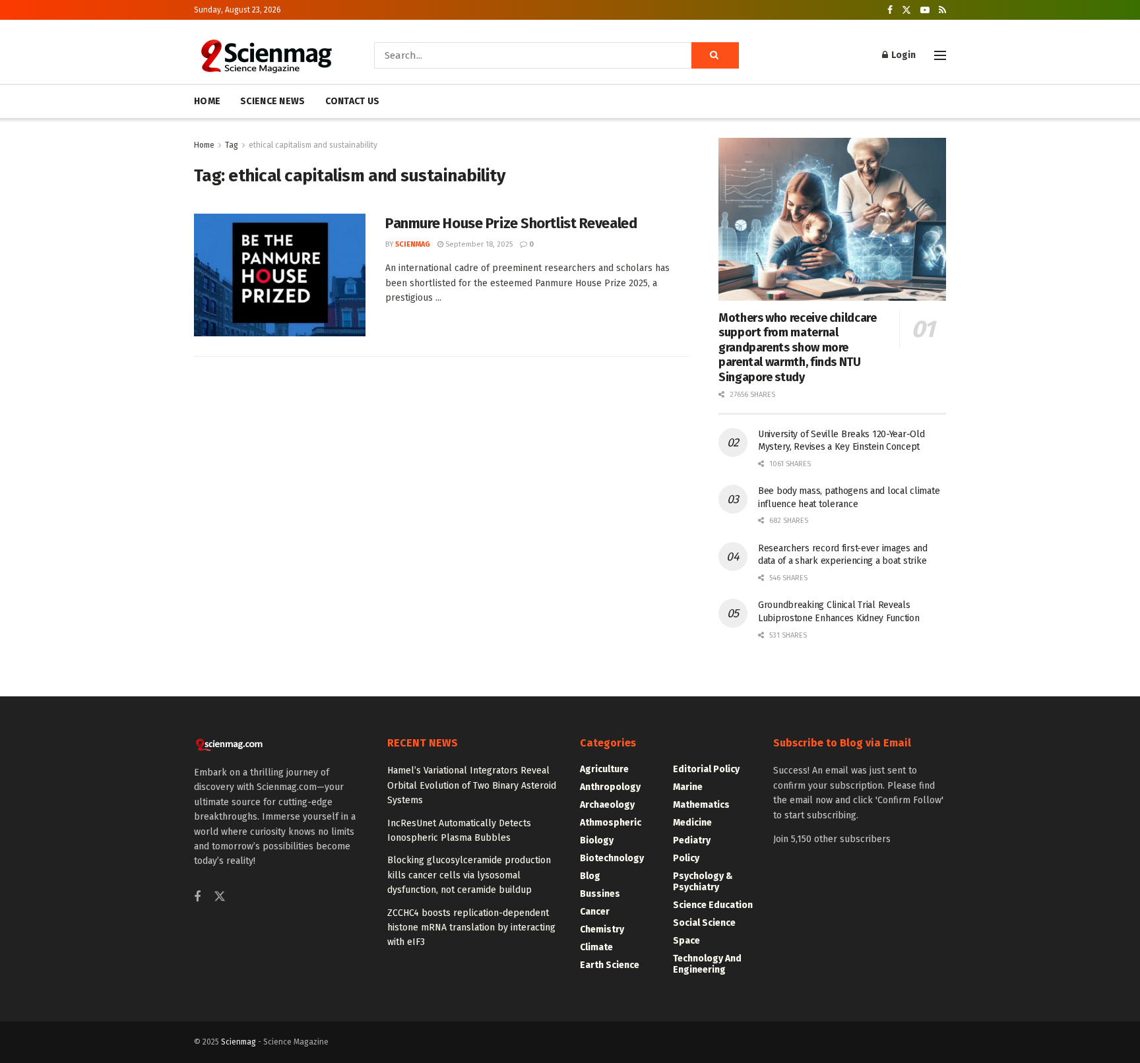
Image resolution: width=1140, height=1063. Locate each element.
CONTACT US (352, 101)
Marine (688, 787)
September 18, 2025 (478, 244)
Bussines (600, 893)
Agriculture (604, 769)
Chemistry (602, 929)
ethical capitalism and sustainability (313, 145)
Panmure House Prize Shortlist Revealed (511, 223)
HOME (207, 101)
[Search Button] (715, 55)
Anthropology (610, 787)
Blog (590, 876)
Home (204, 145)
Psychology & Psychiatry (703, 881)
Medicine (692, 822)
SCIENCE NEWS (272, 101)
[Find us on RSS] (942, 10)
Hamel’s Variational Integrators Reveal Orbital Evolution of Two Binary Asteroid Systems (471, 785)
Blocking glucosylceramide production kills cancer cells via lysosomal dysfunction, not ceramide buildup (469, 875)
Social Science (704, 922)
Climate (596, 947)
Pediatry (692, 840)
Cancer (595, 911)
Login (902, 55)
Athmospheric (610, 822)
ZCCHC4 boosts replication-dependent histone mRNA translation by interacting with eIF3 (471, 927)
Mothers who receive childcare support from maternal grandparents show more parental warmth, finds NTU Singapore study (797, 347)
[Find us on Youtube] (925, 10)
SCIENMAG (412, 244)
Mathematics (701, 804)
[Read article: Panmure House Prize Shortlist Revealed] (279, 275)
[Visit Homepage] (265, 55)
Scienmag (238, 1042)
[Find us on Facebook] (890, 10)
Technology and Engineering (707, 964)
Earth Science (609, 965)
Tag (231, 145)
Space (686, 940)
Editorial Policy (706, 769)
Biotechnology (612, 858)
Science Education (713, 905)
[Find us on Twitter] (906, 10)
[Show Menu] (940, 55)
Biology (597, 840)
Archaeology (607, 804)
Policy (686, 858)
